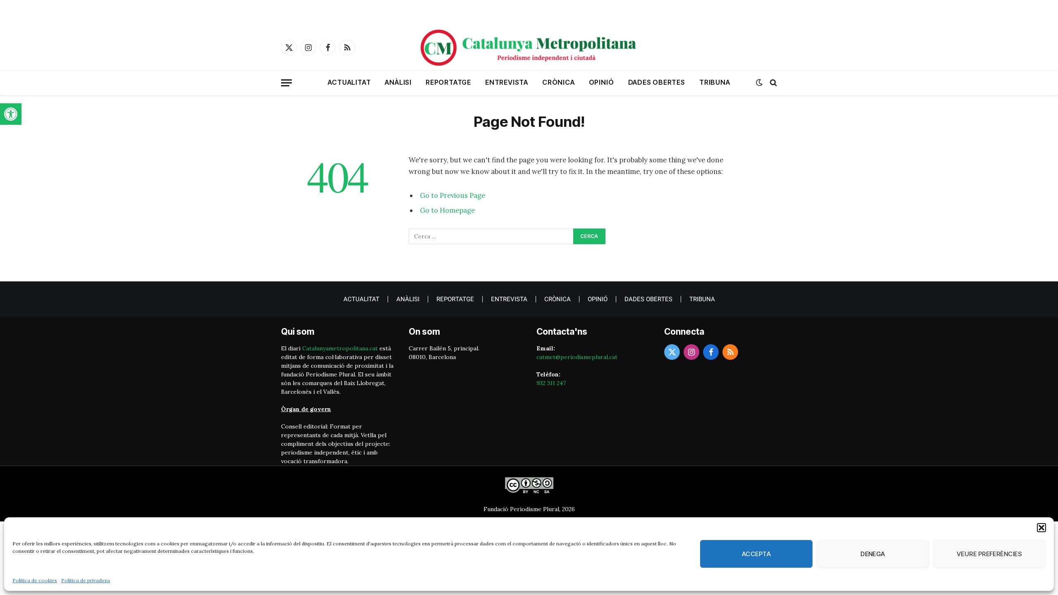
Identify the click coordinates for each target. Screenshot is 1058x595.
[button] (10, 114)
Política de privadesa (85, 580)
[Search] (772, 83)
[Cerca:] (491, 236)
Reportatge (448, 82)
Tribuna (714, 82)
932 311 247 (551, 383)
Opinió (601, 82)
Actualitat (349, 82)
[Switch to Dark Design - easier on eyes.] (759, 82)
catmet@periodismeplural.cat (576, 357)
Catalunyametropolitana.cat (340, 348)
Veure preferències (989, 554)
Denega (872, 554)
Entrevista (506, 82)
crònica (558, 82)
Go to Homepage (447, 210)
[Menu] (286, 83)
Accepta (756, 554)
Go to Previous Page (452, 195)
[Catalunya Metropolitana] (529, 47)
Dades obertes (656, 82)
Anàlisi (398, 82)
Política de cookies (34, 580)
